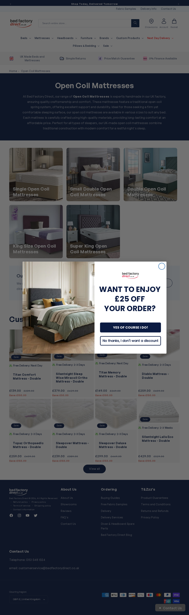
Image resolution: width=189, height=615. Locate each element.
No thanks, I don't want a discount (130, 340)
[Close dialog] (162, 266)
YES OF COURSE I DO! (130, 327)
